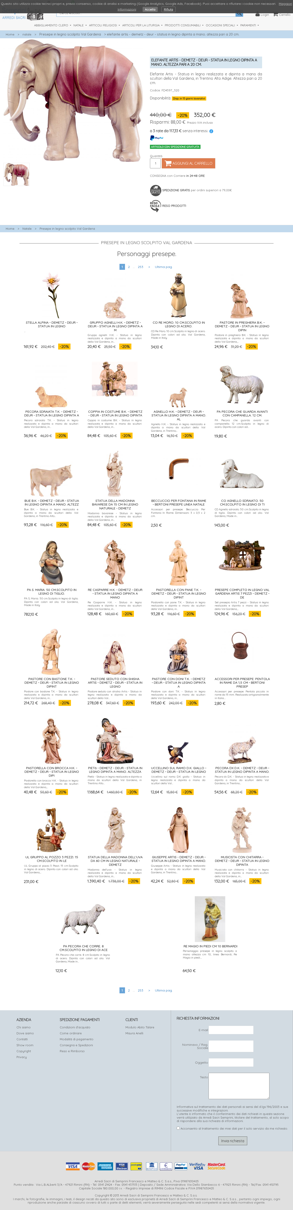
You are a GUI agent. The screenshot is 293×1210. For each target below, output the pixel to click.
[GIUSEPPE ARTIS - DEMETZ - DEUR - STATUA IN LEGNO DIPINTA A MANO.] (178, 829)
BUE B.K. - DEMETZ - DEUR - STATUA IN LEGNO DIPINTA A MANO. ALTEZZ (51, 503)
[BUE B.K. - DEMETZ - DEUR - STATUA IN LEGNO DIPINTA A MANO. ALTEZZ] (51, 472)
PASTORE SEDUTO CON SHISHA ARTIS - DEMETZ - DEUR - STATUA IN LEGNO (115, 683)
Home (10, 34)
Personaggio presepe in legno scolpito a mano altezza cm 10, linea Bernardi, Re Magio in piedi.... (210, 954)
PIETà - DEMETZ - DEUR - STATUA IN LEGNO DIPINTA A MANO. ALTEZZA (115, 770)
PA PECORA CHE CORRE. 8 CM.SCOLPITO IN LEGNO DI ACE (84, 948)
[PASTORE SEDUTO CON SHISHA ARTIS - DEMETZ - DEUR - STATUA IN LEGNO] (114, 650)
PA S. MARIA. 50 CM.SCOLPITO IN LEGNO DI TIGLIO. (51, 592)
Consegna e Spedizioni (76, 1045)
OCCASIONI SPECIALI (221, 25)
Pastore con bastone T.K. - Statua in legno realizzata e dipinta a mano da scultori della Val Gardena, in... (51, 695)
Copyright (23, 1051)
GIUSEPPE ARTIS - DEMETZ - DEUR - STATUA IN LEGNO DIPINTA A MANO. (179, 859)
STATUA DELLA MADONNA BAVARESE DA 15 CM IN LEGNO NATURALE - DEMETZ (115, 505)
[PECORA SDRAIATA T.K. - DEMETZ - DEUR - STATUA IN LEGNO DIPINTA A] (51, 383)
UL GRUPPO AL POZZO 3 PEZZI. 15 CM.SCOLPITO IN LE (51, 859)
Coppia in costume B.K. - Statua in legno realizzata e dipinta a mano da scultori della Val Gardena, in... (115, 423)
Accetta (150, 9)
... (24, 331)
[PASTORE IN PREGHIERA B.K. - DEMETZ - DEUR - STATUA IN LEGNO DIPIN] (242, 294)
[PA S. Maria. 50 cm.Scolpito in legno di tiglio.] (51, 561)
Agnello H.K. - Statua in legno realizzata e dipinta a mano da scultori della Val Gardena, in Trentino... (178, 427)
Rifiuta (168, 9)
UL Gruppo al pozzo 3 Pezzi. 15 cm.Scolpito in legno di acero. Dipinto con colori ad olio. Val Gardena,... (51, 869)
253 (140, 267)
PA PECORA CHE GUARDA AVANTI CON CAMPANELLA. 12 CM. (242, 414)
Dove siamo (25, 1033)
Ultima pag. (164, 267)
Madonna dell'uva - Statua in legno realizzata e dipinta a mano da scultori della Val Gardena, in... (115, 873)
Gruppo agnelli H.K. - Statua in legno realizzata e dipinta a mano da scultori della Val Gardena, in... (115, 338)
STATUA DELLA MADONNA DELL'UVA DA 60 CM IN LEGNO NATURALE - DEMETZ (115, 861)
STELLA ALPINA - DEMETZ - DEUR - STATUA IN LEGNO (52, 324)
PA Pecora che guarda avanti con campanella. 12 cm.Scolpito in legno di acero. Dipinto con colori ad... (242, 423)
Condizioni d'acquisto (75, 1027)
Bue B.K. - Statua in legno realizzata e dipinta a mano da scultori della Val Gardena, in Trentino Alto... (51, 513)
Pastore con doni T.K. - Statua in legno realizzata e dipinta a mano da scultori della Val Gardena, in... (178, 695)
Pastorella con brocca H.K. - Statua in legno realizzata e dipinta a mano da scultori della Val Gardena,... (51, 784)
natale (26, 34)
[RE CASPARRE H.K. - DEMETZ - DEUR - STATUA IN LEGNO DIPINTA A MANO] (115, 561)
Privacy (21, 1057)
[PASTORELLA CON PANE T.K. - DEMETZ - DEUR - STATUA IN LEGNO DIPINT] (178, 561)
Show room (24, 1045)
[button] (73, 188)
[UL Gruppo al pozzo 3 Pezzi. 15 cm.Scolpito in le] (51, 829)
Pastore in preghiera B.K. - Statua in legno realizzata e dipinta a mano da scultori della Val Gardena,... (242, 338)
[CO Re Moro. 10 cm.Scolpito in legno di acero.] (178, 294)
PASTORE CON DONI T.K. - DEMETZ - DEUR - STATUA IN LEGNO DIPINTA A (179, 683)
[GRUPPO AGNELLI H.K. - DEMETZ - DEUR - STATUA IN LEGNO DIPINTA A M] (114, 294)
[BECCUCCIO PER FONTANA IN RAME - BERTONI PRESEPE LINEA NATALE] (178, 467)
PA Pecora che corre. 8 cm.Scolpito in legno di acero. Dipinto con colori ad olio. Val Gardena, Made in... (83, 958)
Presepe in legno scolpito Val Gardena (70, 34)
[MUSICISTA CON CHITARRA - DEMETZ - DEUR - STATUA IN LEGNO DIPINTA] (241, 829)
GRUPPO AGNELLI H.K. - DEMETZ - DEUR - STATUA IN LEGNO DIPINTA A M (115, 326)
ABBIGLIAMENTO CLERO (51, 25)
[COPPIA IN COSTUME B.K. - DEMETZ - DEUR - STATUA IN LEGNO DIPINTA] (115, 378)
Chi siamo (23, 1027)
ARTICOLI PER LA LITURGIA (141, 25)
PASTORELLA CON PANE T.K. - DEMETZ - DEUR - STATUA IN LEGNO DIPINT (179, 594)
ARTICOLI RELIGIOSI (103, 25)
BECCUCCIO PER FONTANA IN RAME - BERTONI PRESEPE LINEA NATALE (178, 503)
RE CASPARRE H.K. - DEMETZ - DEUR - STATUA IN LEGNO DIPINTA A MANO (115, 594)
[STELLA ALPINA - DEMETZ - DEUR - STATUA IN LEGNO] (51, 294)
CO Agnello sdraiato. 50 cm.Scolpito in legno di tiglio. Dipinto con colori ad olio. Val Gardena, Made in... (242, 513)
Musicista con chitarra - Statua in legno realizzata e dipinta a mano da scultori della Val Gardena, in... (242, 873)
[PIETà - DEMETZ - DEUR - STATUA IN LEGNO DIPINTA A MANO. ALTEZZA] (114, 740)
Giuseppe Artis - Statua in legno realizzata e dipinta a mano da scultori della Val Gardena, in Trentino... (178, 869)
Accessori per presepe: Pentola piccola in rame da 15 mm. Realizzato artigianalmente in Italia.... (242, 695)
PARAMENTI (248, 25)
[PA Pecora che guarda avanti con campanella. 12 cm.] (242, 383)
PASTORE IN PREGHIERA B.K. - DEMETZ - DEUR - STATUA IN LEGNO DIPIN (242, 326)
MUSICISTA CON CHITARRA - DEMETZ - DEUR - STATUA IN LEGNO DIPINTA (242, 861)
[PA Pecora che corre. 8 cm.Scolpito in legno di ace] (83, 918)
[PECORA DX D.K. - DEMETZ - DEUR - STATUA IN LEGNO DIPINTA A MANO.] (242, 740)
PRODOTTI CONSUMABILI (183, 25)
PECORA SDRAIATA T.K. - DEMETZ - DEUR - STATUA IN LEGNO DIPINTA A (51, 414)
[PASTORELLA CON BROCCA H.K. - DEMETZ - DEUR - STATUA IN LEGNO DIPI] (51, 740)
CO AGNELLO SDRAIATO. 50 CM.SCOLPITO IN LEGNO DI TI (242, 503)
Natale (27, 228)
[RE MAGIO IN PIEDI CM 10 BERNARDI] (210, 918)
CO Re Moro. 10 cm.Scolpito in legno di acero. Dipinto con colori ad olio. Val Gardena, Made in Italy (178, 334)
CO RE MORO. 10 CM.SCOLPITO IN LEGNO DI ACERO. (179, 324)
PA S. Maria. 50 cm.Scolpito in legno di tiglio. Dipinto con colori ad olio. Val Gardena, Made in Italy (51, 602)
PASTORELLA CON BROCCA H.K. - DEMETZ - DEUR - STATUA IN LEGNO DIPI (51, 772)
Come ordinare (71, 1033)
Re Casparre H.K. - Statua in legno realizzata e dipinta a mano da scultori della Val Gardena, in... (115, 606)
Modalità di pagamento (76, 1039)
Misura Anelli (134, 1033)
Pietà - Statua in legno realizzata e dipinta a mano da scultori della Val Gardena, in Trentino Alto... (115, 780)
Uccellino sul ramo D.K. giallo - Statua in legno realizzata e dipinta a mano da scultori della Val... (178, 780)
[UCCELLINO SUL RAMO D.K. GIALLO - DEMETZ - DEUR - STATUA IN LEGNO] (178, 740)
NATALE (78, 25)
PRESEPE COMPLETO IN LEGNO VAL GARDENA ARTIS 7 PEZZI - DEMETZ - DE (242, 594)
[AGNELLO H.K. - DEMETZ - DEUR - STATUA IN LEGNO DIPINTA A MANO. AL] (178, 383)
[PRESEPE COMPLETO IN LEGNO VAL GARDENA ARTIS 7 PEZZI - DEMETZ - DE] (242, 554)
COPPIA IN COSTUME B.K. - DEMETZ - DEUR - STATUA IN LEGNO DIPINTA (115, 414)
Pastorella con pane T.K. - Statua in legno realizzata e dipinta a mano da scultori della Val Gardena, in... (178, 606)
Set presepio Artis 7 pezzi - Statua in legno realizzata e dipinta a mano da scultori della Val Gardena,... (242, 606)
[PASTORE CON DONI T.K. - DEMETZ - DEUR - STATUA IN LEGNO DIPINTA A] (178, 650)
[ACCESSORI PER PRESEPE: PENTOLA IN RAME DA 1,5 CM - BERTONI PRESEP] (242, 644)
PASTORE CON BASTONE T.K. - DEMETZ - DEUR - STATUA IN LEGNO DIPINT (51, 683)
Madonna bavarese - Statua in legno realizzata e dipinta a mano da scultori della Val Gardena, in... (115, 516)
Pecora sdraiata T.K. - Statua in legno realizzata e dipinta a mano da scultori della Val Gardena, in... (51, 423)
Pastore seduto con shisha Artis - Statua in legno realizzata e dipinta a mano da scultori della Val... (115, 695)
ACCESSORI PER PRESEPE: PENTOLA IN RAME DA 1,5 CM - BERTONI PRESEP (242, 683)
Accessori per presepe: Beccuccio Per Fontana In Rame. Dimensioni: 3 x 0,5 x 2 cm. (178, 513)
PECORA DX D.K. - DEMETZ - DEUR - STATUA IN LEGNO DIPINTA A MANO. (242, 770)
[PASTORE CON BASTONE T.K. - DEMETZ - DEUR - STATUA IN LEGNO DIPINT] (51, 650)
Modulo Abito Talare (139, 1027)
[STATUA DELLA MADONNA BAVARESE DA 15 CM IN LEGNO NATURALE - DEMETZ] (114, 472)
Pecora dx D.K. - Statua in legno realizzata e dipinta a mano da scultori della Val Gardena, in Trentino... (242, 780)
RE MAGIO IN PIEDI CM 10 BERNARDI (210, 946)
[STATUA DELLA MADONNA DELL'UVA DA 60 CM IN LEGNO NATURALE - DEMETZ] (114, 829)
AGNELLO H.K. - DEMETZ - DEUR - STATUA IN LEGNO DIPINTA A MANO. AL (179, 415)
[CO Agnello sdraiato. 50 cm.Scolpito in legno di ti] (242, 472)
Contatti (22, 1039)
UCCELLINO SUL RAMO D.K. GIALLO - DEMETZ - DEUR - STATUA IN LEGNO (178, 770)
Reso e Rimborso (72, 1051)
